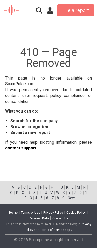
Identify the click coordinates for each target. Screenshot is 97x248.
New (71, 198)
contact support (20, 148)
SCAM (11, 10)
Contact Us (60, 218)
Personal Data (39, 218)
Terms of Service (52, 230)
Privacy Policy (53, 212)
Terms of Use (30, 212)
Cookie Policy (76, 212)
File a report (76, 10)
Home (13, 212)
